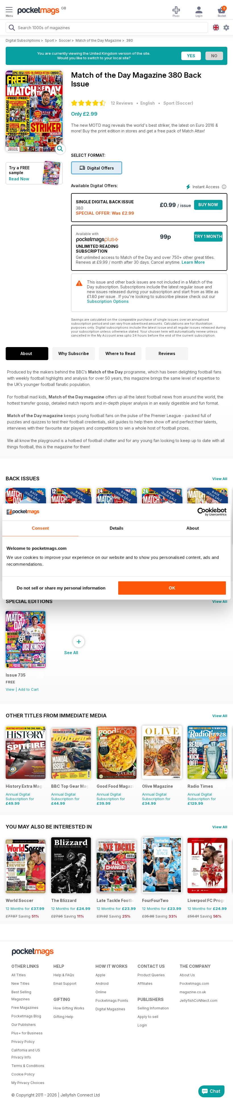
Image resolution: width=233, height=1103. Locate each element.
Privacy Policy (23, 1041)
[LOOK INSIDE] (34, 150)
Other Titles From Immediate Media (56, 715)
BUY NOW (208, 204)
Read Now (19, 178)
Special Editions (29, 601)
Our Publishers (23, 1024)
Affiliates (145, 983)
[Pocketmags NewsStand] (37, 11)
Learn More (193, 262)
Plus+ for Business (27, 1033)
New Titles (20, 983)
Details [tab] (117, 528)
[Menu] (9, 10)
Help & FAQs (63, 975)
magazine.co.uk (193, 992)
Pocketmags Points (111, 1000)
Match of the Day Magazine (98, 40)
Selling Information (153, 1008)
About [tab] (192, 528)
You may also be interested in (49, 826)
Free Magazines (24, 1007)
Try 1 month (208, 236)
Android (102, 983)
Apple (100, 975)
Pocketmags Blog (26, 1016)
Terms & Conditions (27, 1066)
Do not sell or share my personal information (61, 588)
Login (142, 1025)
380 (129, 40)
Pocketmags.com (194, 983)
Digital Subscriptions (23, 40)
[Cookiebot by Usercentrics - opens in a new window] (201, 512)
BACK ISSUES (22, 478)
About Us (187, 975)
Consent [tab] (40, 528)
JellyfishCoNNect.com (198, 1000)
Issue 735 (16, 675)
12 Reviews (122, 103)
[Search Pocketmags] (11, 28)
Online (100, 992)
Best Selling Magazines (21, 995)
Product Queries (151, 975)
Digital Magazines (110, 1009)
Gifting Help (63, 1017)
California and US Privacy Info (25, 1053)
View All (219, 478)
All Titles (18, 975)
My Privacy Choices (27, 1083)
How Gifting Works (68, 1008)
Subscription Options (108, 301)
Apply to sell (148, 1017)
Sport (49, 40)
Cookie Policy (23, 1074)
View (10, 689)
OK (172, 588)
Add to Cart (28, 689)
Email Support (64, 983)
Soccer (65, 40)
